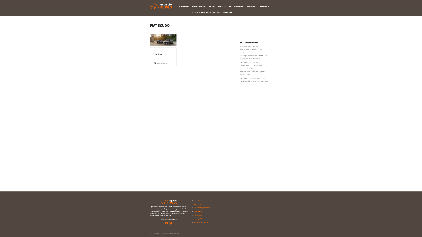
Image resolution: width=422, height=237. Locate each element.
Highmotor (198, 215)
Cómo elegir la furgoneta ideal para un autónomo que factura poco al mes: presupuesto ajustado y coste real (251, 49)
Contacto (197, 200)
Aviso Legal (198, 211)
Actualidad (184, 6)
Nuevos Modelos (199, 6)
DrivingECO (198, 219)
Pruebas (222, 6)
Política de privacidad (202, 207)
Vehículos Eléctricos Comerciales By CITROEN (212, 13)
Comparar (198, 204)
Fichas (212, 6)
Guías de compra (235, 6)
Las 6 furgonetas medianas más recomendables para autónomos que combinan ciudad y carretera (251, 65)
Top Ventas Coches (201, 222)
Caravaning (251, 6)
